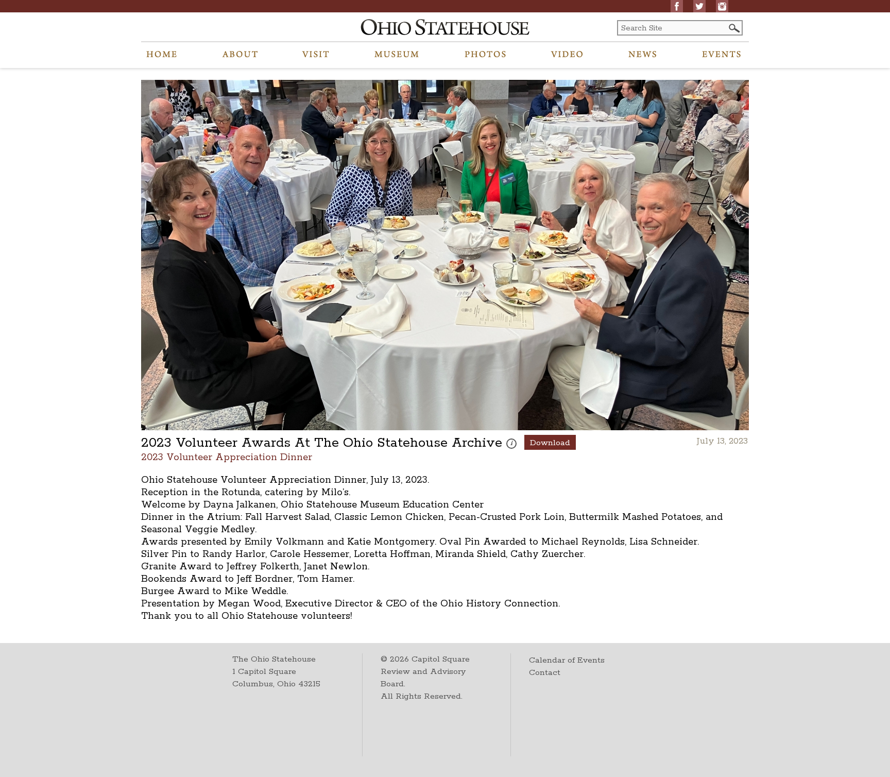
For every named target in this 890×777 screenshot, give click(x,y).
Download (550, 442)
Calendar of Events (567, 660)
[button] (733, 28)
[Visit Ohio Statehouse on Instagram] (722, 6)
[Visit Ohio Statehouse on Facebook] (677, 6)
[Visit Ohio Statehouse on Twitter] (699, 6)
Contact (544, 672)
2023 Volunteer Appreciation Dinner (226, 457)
